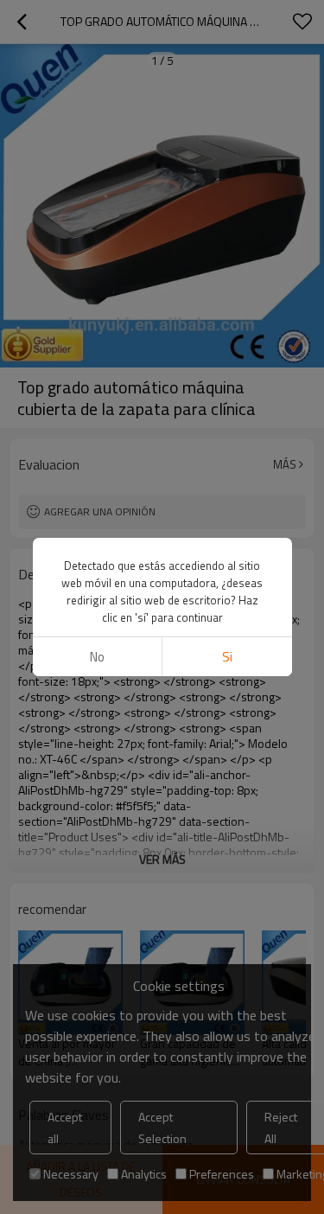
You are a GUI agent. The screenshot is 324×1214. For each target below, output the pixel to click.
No (97, 657)
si (227, 657)
